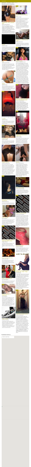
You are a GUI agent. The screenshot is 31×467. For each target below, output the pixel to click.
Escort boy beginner (20, 187)
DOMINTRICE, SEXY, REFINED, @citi (8, 23)
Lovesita (3, 118)
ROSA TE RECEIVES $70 (7, 278)
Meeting (17, 161)
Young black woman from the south (22, 40)
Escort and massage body (7, 257)
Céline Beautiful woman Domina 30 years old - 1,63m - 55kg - (22, 271)
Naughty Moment (5, 162)
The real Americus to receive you (22, 15)
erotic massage (5, 217)
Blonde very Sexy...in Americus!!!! (6, 295)
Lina (3, 61)
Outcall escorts (4, 2)
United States (9, 2)
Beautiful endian (19, 60)
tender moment (5, 318)
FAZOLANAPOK (4, 1)
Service (3, 44)
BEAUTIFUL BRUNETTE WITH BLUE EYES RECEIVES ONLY (22, 99)
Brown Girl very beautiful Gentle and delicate (8, 200)
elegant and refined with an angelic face (21, 135)
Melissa (3, 83)
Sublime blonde (5, 138)
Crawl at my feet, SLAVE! (21, 213)
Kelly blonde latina (19, 245)
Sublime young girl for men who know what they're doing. (8, 240)
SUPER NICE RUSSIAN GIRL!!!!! (22, 314)
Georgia (13, 2)
